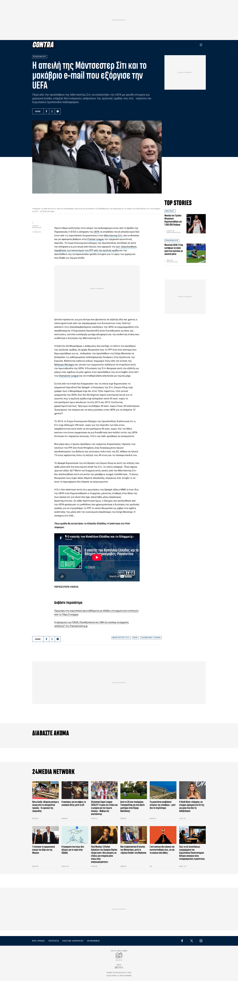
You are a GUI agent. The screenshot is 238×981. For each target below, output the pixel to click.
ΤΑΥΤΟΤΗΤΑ (53, 941)
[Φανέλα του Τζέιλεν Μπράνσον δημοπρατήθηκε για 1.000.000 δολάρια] (196, 223)
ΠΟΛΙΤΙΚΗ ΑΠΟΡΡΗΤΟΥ (73, 941)
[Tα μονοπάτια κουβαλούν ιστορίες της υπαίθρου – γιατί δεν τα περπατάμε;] (163, 790)
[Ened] (119, 967)
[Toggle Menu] (201, 45)
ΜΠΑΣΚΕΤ (170, 211)
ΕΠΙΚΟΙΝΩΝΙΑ (93, 941)
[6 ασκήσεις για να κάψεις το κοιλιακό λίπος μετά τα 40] (75, 790)
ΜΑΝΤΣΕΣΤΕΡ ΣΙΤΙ (121, 638)
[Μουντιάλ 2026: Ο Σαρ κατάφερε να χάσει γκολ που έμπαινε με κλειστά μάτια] (196, 253)
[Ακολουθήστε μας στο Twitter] (191, 940)
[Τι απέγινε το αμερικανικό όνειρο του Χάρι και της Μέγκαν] (45, 835)
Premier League (95, 239)
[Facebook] (46, 111)
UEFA (96, 231)
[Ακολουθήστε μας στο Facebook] (182, 940)
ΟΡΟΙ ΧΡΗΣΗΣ (38, 941)
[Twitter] (52, 111)
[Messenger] (58, 111)
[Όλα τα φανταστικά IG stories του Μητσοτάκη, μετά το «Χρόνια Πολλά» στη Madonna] (133, 835)
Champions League (69, 375)
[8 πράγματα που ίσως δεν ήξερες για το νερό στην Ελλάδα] (75, 835)
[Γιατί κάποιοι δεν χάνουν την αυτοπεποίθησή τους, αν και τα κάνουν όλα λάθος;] (163, 835)
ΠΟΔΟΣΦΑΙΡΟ (172, 240)
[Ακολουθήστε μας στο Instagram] (201, 940)
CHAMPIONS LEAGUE (151, 638)
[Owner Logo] (119, 956)
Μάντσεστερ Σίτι (113, 235)
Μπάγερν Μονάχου (64, 364)
